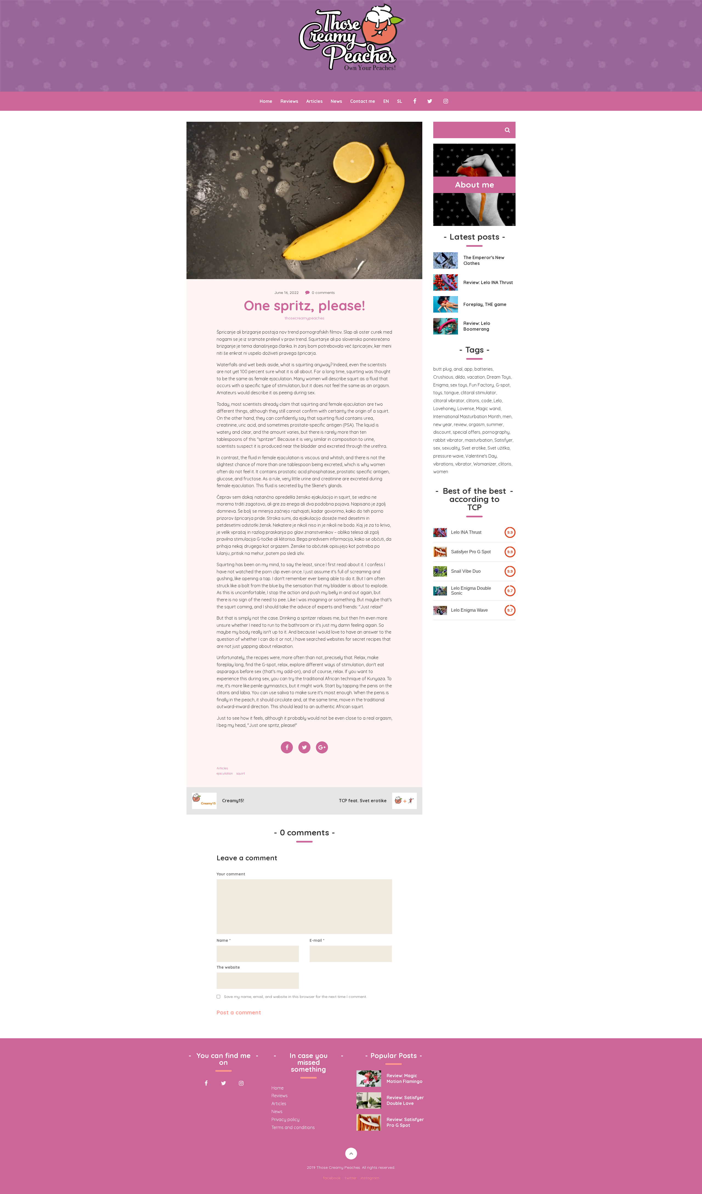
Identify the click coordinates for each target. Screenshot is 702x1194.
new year (442, 424)
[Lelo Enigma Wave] (440, 610)
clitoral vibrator (448, 400)
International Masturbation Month (467, 416)
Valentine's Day (481, 456)
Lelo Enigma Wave (469, 610)
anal (458, 369)
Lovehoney (444, 408)
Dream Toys (499, 377)
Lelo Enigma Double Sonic (471, 590)
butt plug (442, 369)
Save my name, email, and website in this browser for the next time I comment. (295, 996)
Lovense (465, 408)
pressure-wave (448, 456)
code (486, 400)
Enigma (440, 385)
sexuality (451, 448)
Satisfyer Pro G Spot (471, 551)
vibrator (463, 464)
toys (437, 392)
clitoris (472, 400)
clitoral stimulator (478, 392)
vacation (476, 377)
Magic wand (488, 408)
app (468, 369)
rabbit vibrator (448, 440)
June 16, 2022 (286, 292)
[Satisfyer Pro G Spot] (440, 552)
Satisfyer (503, 440)
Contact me (362, 101)
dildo (460, 377)
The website (228, 967)
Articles (314, 101)
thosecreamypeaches (304, 318)
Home (266, 101)
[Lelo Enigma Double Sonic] (440, 590)
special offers (466, 432)
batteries (483, 369)
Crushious (443, 377)
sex (436, 448)
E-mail (317, 940)
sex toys (458, 385)
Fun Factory (481, 385)
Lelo (498, 400)
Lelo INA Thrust (466, 532)
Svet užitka (498, 448)
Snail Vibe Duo (466, 571)
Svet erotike (474, 448)
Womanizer (484, 464)
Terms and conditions (293, 1127)
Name (224, 940)
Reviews (289, 101)
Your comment (231, 874)
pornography (495, 432)
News (336, 101)
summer (494, 424)
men (507, 416)
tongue (451, 392)
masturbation (478, 440)
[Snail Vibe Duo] (440, 571)
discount (442, 432)
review (460, 424)
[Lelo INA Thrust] (440, 532)
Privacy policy (285, 1119)
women (440, 471)
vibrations (443, 464)
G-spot (503, 385)
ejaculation (225, 773)
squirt (240, 773)
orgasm (477, 424)
